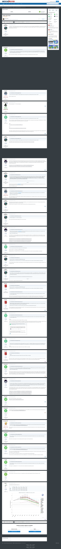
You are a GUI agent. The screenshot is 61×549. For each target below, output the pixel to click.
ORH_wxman (6, 102)
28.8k (6, 404)
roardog (5, 459)
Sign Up (57, 1)
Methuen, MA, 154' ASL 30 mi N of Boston (6, 35)
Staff (8, 5)
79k (5, 33)
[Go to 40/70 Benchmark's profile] (5, 28)
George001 (6, 18)
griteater (5, 283)
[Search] (58, 3)
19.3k (6, 122)
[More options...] (45, 24)
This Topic (55, 3)
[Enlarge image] (20, 166)
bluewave (5, 159)
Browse (3, 3)
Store (11, 3)
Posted (12, 47)
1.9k (5, 467)
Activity (6, 3)
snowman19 (5, 364)
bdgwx (6, 483)
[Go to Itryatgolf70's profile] (5, 50)
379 (5, 55)
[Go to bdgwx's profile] (5, 485)
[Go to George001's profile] (3, 19)
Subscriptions (17, 3)
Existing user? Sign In (52, 1)
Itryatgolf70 (5, 47)
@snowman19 (19, 192)
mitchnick (5, 396)
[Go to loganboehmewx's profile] (40, 12)
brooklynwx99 (19, 434)
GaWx (6, 114)
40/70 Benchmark (5, 25)
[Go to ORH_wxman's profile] (5, 104)
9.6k (5, 291)
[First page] (2, 22)
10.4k (6, 416)
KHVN (6, 167)
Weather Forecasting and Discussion (14, 19)
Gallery (6, 5)
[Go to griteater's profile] (5, 286)
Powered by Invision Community (30, 545)
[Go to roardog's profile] (5, 462)
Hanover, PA (6, 405)
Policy (21, 3)
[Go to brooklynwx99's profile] (5, 423)
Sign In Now (35, 531)
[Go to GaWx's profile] (5, 117)
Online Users (11, 5)
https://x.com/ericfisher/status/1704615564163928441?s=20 (19, 410)
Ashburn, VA (6, 99)
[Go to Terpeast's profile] (5, 93)
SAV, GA (7, 123)
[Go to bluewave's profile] (5, 161)
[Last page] (24, 22)
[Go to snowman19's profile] (5, 366)
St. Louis (7, 491)
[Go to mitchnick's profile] (5, 399)
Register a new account (14, 531)
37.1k (6, 235)
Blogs (9, 3)
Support (14, 3)
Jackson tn (7, 480)
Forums (3, 5)
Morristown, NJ (6, 429)
